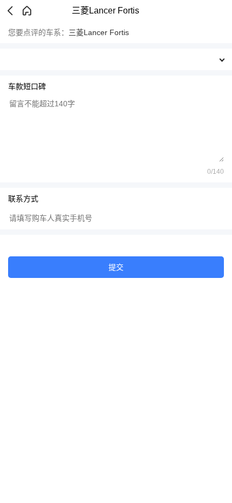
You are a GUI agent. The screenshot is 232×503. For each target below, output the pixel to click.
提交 (116, 267)
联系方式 (23, 198)
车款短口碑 (27, 86)
